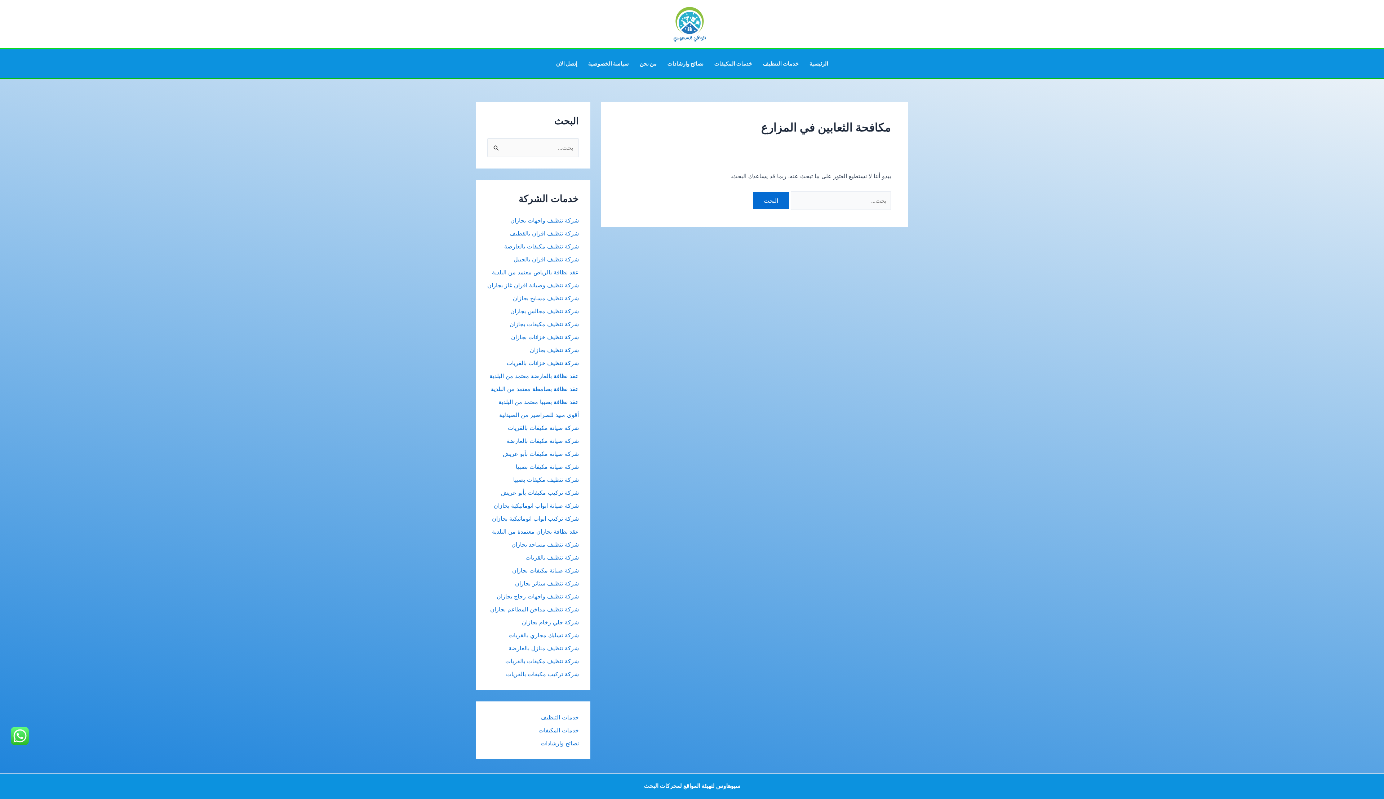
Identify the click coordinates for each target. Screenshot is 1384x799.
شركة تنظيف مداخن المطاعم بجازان (534, 609)
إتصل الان (566, 63)
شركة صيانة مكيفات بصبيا (547, 466)
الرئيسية (818, 63)
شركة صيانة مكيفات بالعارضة (543, 440)
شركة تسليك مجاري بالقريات (544, 635)
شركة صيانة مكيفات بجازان (545, 570)
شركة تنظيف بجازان (554, 350)
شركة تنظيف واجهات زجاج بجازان (538, 596)
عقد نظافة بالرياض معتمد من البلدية (534, 272)
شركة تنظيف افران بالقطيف (544, 233)
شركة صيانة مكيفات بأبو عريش (541, 453)
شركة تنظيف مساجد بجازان (545, 544)
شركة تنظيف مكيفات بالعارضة (540, 246)
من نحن (648, 63)
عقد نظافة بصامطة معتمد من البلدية (535, 388)
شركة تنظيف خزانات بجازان (545, 337)
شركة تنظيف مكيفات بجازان (544, 324)
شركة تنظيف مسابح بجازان (546, 298)
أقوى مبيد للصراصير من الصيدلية (539, 414)
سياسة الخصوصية (608, 63)
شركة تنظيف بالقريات (552, 557)
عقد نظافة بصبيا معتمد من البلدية (538, 401)
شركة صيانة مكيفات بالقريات (543, 427)
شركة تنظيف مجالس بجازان (544, 311)
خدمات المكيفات (733, 63)
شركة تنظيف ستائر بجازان (547, 583)
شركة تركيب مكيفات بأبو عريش (540, 492)
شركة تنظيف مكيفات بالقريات (542, 661)
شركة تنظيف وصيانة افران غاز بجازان (533, 285)
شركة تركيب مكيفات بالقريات (542, 674)
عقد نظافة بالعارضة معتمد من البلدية (534, 376)
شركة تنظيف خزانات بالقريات (543, 363)
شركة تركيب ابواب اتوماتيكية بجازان (535, 518)
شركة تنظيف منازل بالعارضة (544, 648)
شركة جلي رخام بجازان (550, 622)
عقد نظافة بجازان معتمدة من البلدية (535, 531)
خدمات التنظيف (781, 63)
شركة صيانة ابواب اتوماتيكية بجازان (536, 505)
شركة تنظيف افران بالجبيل (546, 259)
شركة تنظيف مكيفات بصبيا (546, 479)
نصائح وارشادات (685, 63)
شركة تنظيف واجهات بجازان (544, 220)
